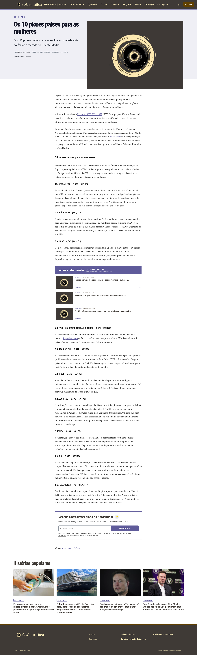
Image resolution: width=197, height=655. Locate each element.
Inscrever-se (125, 528)
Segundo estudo (70, 338)
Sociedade (19, 17)
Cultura (104, 4)
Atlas (64, 548)
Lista (69, 548)
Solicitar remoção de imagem (133, 639)
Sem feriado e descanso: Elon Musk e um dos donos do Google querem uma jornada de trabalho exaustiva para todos (163, 607)
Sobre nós (93, 639)
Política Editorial (128, 634)
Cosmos (62, 4)
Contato (92, 634)
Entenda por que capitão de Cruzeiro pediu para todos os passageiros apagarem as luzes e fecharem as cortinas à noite (75, 608)
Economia (115, 4)
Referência (76, 548)
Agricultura (92, 4)
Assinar (188, 4)
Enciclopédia (162, 4)
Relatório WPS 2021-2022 (89, 114)
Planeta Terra (50, 4)
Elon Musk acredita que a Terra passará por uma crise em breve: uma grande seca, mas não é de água (119, 607)
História (138, 4)
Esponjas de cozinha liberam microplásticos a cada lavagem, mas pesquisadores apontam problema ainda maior (33, 608)
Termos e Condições (108, 533)
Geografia (127, 4)
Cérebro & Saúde (77, 4)
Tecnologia (149, 4)
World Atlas (115, 136)
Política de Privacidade (163, 634)
